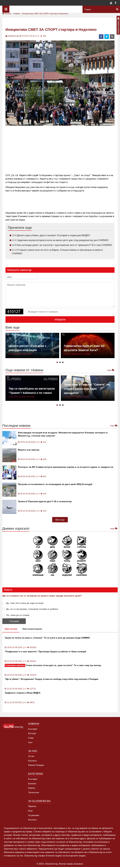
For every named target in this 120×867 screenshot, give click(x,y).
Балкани (32, 783)
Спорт (31, 738)
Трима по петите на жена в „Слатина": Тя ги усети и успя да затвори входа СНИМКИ (47, 638)
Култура (32, 733)
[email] (112, 36)
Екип (30, 811)
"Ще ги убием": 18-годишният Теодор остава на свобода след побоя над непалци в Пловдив (51, 679)
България (32, 729)
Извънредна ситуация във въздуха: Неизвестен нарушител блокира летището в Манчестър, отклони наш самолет (63, 434)
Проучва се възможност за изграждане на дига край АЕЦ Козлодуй (55, 484)
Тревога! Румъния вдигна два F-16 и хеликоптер (45, 501)
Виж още (60, 519)
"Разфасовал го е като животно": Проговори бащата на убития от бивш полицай (45, 651)
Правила (32, 806)
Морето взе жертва (28, 450)
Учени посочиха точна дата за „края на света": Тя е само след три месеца (53, 665)
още (109, 370)
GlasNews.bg (13, 36)
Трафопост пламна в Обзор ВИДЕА (22, 693)
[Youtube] (111, 3)
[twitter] (106, 36)
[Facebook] (115, 3)
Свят (30, 742)
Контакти (32, 761)
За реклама (33, 815)
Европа (31, 788)
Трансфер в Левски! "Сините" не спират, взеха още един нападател (87, 389)
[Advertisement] (62, 148)
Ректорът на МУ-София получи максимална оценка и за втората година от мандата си (65, 467)
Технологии (33, 792)
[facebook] (101, 36)
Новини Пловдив (36, 765)
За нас (31, 756)
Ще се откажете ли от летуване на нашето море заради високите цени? (42, 595)
